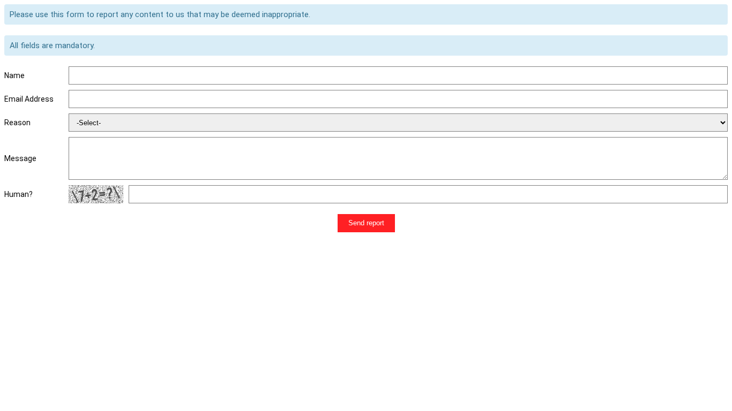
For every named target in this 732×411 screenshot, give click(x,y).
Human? (18, 194)
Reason (17, 122)
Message (20, 158)
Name (14, 75)
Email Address (29, 99)
